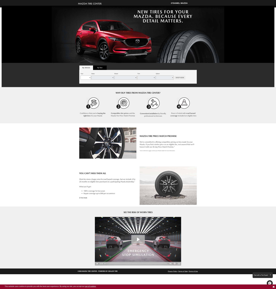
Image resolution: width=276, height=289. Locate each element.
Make (93, 73)
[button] (270, 283)
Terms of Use (193, 271)
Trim (138, 73)
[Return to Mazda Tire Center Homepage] (90, 3)
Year (82, 73)
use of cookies (90, 286)
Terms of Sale (183, 271)
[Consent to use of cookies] (273, 286)
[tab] (86, 68)
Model (116, 73)
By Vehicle (86, 68)
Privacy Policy (172, 271)
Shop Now (180, 77)
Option (158, 73)
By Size (99, 68)
